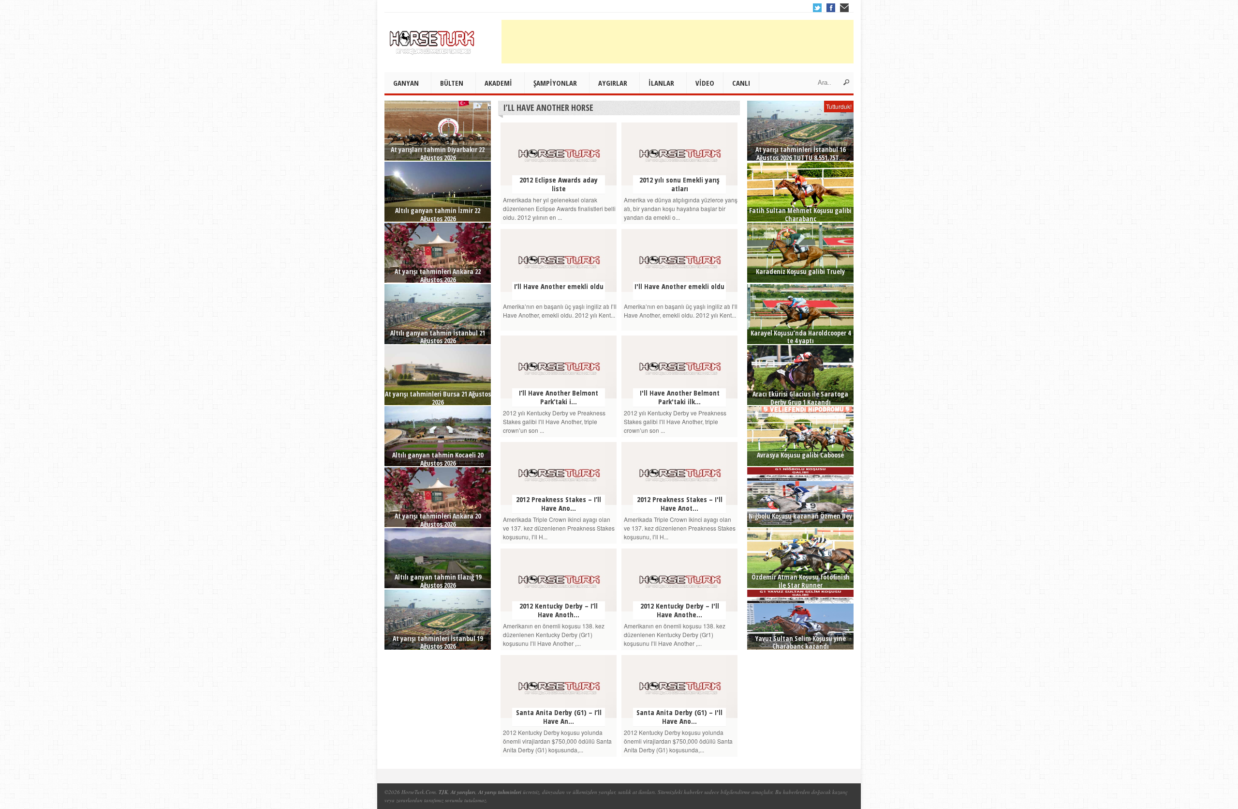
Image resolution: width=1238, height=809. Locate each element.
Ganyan (406, 83)
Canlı (741, 83)
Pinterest (844, 7)
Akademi (498, 83)
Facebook (830, 7)
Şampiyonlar (555, 83)
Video (704, 83)
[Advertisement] (677, 41)
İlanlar (661, 83)
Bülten (451, 83)
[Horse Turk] (432, 39)
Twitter (817, 7)
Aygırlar (612, 83)
